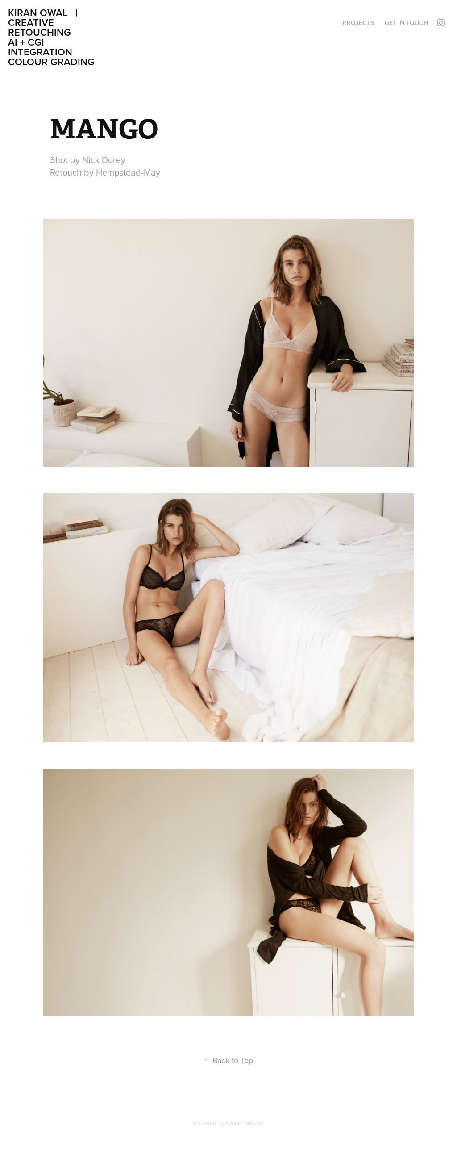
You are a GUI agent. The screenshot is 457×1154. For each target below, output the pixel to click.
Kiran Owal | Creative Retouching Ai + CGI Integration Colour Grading (115, 37)
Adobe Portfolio (243, 1123)
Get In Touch (406, 22)
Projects (358, 22)
